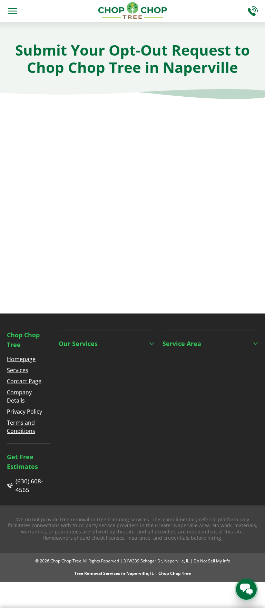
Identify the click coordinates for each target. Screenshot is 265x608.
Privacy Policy (24, 411)
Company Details (19, 396)
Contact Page (24, 381)
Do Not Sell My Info (212, 561)
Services (17, 370)
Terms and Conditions (21, 427)
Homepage (21, 359)
